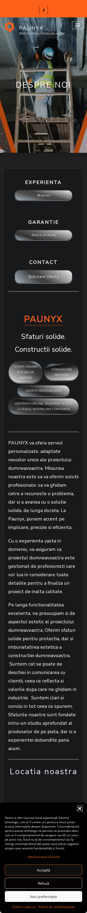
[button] (79, 808)
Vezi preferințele (43, 896)
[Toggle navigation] (78, 25)
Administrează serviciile (44, 857)
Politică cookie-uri (24, 907)
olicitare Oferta (43, 276)
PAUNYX (31, 28)
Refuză (43, 883)
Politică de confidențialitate (56, 907)
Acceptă (43, 870)
